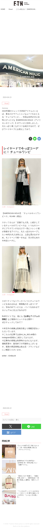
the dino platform (24, 526)
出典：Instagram (8, 207)
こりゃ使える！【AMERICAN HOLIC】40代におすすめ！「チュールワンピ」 (21, 80)
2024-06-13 (7, 97)
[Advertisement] (21, 32)
